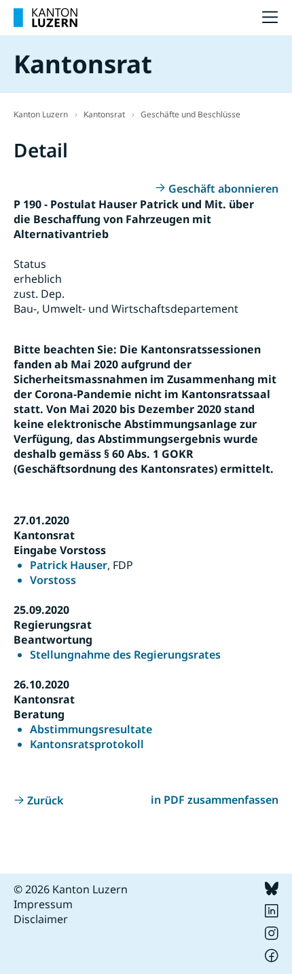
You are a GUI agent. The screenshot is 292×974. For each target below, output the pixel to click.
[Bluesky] (271, 891)
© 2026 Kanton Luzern (71, 889)
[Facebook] (271, 958)
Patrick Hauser (68, 565)
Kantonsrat (104, 114)
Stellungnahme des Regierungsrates (125, 654)
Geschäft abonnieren (223, 188)
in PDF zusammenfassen (214, 799)
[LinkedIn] (271, 913)
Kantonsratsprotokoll (87, 744)
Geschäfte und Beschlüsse (190, 114)
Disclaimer (41, 919)
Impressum (43, 904)
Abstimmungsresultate (91, 729)
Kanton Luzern (41, 114)
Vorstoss (53, 579)
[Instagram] (271, 936)
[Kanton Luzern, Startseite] (45, 17)
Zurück (45, 800)
